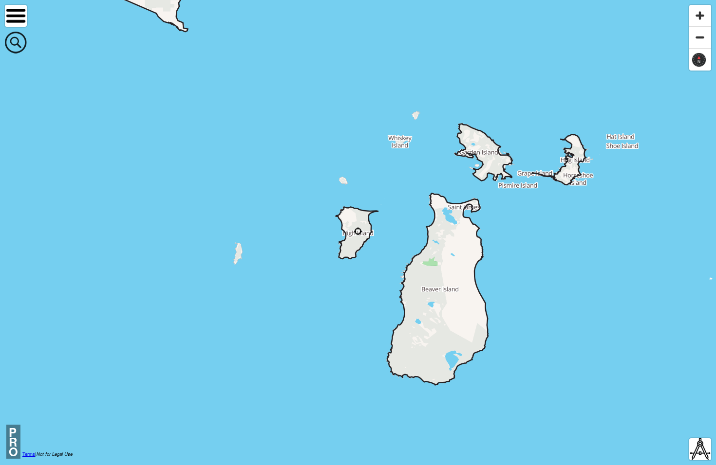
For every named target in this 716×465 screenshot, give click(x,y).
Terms (28, 453)
